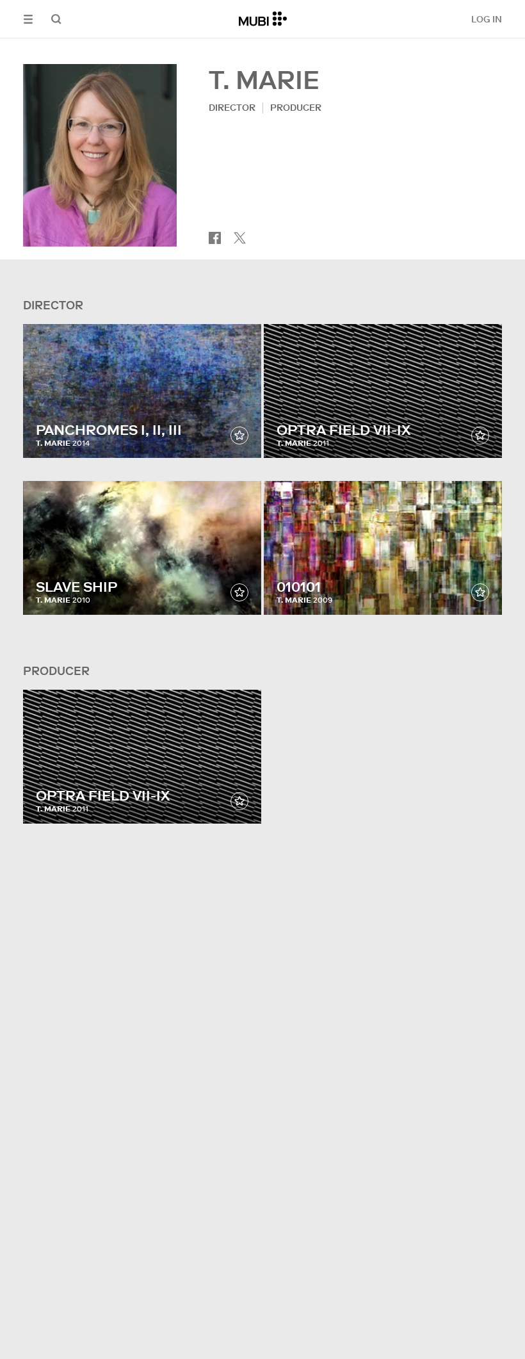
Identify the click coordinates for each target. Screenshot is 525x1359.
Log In (486, 19)
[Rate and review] (239, 435)
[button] (28, 19)
